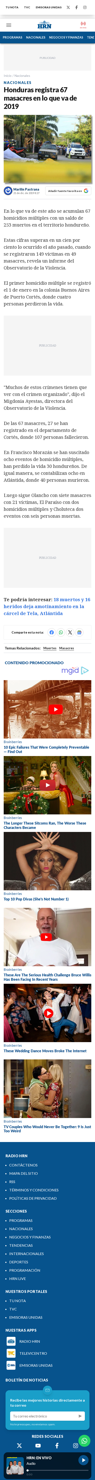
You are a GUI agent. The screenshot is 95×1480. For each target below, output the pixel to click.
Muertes (49, 648)
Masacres (66, 648)
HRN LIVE (17, 1278)
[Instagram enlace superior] (85, 7)
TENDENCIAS (21, 1245)
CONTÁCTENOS (23, 1165)
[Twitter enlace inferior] (19, 1445)
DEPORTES (18, 1262)
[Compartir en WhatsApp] (61, 632)
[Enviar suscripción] (80, 1416)
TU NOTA (12, 7)
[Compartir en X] (70, 632)
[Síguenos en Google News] (79, 632)
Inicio (8, 76)
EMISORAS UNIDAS (49, 7)
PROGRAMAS (12, 37)
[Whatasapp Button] (84, 1441)
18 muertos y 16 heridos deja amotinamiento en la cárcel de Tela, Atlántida (47, 606)
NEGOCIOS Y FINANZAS (66, 37)
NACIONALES (35, 37)
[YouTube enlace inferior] (38, 1445)
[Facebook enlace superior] (76, 7)
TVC (27, 7)
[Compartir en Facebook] (52, 632)
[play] (83, 1460)
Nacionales (22, 76)
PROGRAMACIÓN (24, 1270)
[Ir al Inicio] (44, 25)
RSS (12, 1181)
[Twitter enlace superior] (68, 7)
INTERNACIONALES (26, 1253)
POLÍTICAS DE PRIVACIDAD (33, 1198)
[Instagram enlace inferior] (75, 1445)
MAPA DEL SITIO (23, 1173)
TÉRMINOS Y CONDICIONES (34, 1190)
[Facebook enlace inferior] (57, 1445)
